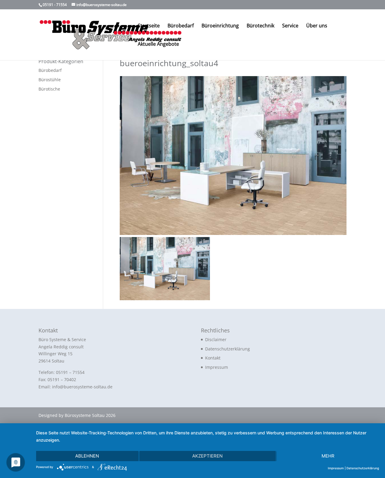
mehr (328, 456)
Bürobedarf (181, 26)
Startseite (149, 26)
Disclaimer (215, 339)
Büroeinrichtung (220, 26)
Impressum (216, 367)
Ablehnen (87, 456)
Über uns (316, 26)
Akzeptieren (207, 456)
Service (290, 26)
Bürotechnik (260, 26)
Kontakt (212, 358)
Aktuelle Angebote (158, 44)
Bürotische (49, 89)
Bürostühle (49, 79)
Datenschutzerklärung (227, 349)
